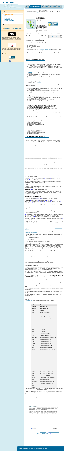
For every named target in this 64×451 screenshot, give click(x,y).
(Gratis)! (49, 49)
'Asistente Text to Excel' (49, 53)
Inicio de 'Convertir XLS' (35, 6)
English (27, 12)
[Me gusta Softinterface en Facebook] (10, 61)
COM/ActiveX (57, 110)
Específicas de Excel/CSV (10, 27)
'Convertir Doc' (52, 432)
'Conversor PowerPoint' (44, 433)
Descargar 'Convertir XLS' (9, 20)
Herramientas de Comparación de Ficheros (12, 28)
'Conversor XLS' (43, 432)
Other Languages (53, 12)
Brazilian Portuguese (43, 12)
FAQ (42, 6)
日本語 (38, 12)
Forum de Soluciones (8, 19)
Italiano (36, 12)
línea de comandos (45, 110)
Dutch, (50, 12)
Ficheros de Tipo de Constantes (31, 232)
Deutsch (30, 12)
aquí (39, 31)
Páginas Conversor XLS (7, 13)
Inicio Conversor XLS (9, 14)
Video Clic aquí (54, 36)
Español (47, 12)
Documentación (53, 6)
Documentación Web (28, 300)
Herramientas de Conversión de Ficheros (12, 25)
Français (33, 12)
